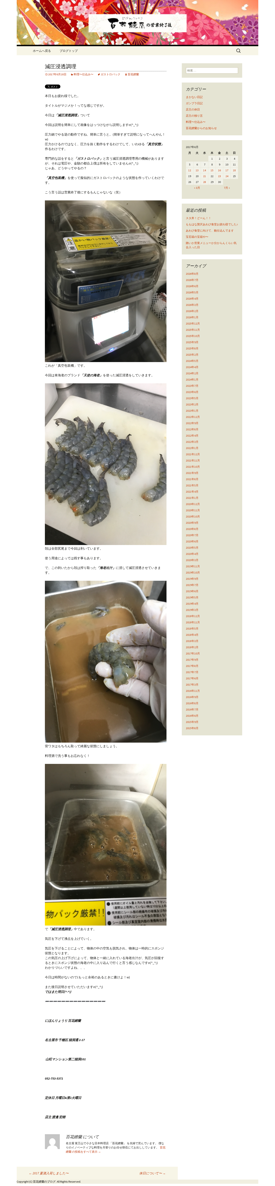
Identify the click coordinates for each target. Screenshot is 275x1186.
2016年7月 (192, 709)
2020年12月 (193, 504)
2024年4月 (192, 367)
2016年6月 (192, 716)
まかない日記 (194, 97)
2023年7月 (192, 386)
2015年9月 (192, 722)
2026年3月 (192, 305)
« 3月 (197, 188)
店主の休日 (193, 109)
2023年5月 (192, 398)
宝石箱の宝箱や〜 (197, 237)
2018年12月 (193, 616)
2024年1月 (192, 379)
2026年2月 (192, 311)
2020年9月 (192, 523)
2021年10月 (193, 466)
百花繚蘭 (133, 74)
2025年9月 (192, 342)
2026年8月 (192, 274)
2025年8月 (192, 348)
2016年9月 (192, 697)
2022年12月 (193, 417)
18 (234, 170)
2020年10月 (193, 516)
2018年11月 (193, 622)
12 (189, 170)
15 (212, 170)
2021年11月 (193, 460)
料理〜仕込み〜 (83, 74)
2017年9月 (192, 659)
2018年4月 (192, 635)
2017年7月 (192, 672)
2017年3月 (192, 684)
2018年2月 (192, 647)
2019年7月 (192, 585)
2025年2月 (192, 354)
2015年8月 (192, 728)
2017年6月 (192, 678)
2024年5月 (192, 361)
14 (204, 170)
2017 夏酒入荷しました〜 (49, 1173)
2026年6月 (192, 286)
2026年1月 (192, 317)
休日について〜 (152, 1173)
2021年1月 (192, 498)
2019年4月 (192, 603)
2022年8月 (192, 429)
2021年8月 (192, 479)
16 (219, 170)
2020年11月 (193, 510)
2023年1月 (192, 410)
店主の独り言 (194, 115)
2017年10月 (193, 653)
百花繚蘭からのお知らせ (201, 128)
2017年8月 (192, 666)
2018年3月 (192, 641)
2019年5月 (192, 597)
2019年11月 (193, 566)
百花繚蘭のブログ (44, 1181)
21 (204, 176)
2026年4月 (192, 298)
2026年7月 (192, 280)
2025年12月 (193, 323)
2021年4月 (192, 491)
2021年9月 (192, 473)
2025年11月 (193, 330)
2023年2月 (192, 404)
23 (219, 176)
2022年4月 (192, 435)
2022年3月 (192, 442)
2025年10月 (193, 336)
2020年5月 (192, 547)
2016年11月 (193, 691)
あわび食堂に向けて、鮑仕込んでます (210, 230)
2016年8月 (192, 703)
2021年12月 (193, 454)
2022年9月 (192, 423)
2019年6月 (192, 591)
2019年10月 (193, 572)
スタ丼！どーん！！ (198, 218)
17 (226, 170)
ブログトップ (69, 51)
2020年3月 (192, 560)
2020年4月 (192, 554)
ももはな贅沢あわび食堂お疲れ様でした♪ (212, 224)
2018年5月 (192, 628)
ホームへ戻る (42, 51)
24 (226, 176)
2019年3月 (192, 610)
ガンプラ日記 (194, 103)
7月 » (227, 188)
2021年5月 (192, 485)
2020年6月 (192, 541)
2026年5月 (192, 292)
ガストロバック (110, 74)
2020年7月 (192, 535)
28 (204, 182)
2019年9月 (192, 579)
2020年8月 (192, 529)
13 (197, 170)
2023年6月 (192, 392)
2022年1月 (192, 448)
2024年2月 (192, 373)
